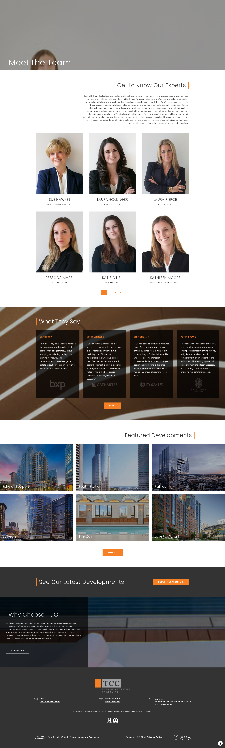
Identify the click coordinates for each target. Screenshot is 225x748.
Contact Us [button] (17, 650)
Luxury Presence (90, 737)
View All (112, 552)
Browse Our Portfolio (170, 582)
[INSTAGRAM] (182, 737)
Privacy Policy (154, 737)
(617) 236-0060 (112, 701)
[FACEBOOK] (176, 737)
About (112, 406)
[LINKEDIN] (188, 737)
